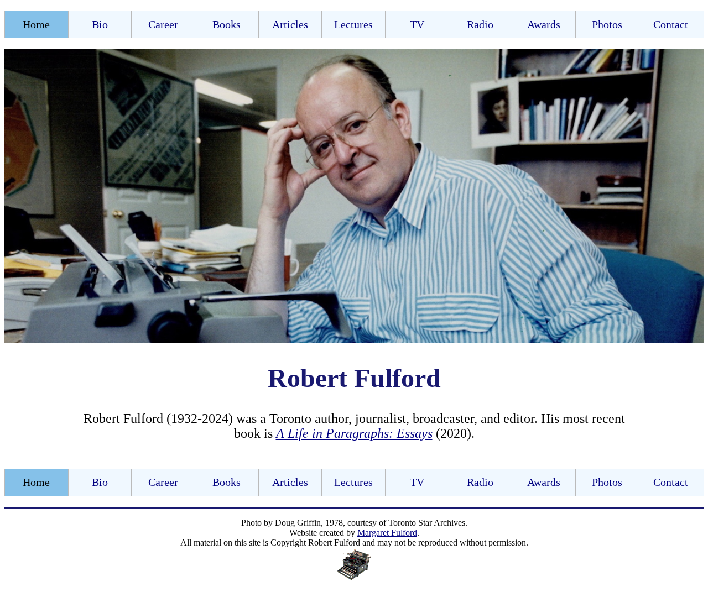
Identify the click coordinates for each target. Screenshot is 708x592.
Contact (670, 24)
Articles (290, 24)
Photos (607, 24)
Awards (543, 24)
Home (36, 24)
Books (226, 24)
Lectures (353, 24)
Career (163, 24)
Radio (480, 24)
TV (417, 24)
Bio (100, 24)
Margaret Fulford (387, 532)
